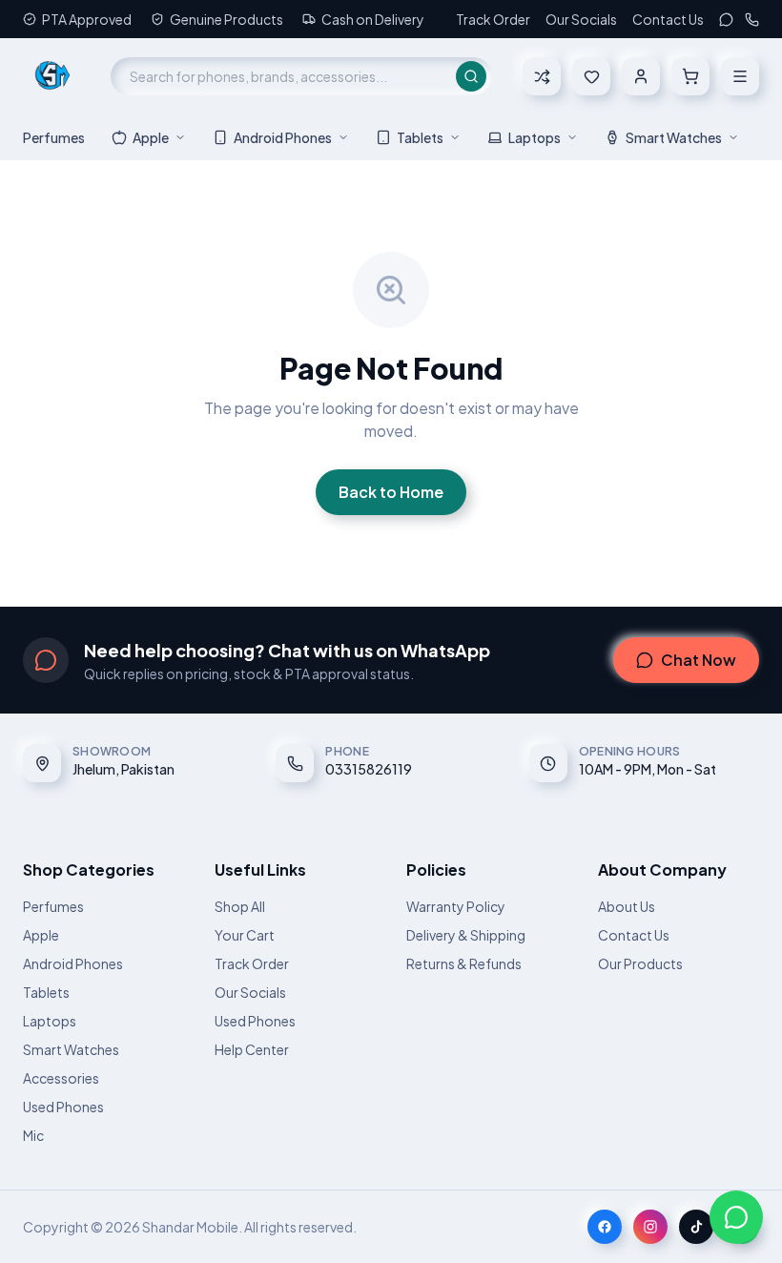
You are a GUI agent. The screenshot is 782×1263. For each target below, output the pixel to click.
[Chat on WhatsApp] (736, 1217)
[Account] (641, 76)
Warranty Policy (455, 906)
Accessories (61, 1078)
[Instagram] (650, 1227)
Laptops (534, 137)
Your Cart (245, 934)
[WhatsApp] (726, 19)
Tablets (420, 137)
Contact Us (668, 19)
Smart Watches (674, 137)
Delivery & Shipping (465, 934)
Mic (33, 1135)
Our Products (640, 963)
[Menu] (740, 76)
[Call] (752, 19)
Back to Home (391, 492)
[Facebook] (604, 1227)
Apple (151, 137)
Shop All (240, 906)
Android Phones (283, 137)
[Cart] (690, 76)
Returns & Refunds (464, 963)
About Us (626, 906)
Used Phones (63, 1106)
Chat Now (698, 660)
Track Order (493, 19)
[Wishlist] (591, 76)
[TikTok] (696, 1227)
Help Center (252, 1049)
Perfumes (54, 137)
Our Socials (581, 19)
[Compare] (542, 76)
